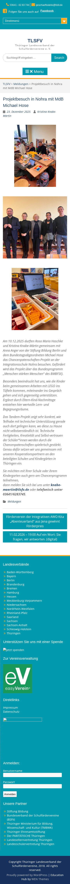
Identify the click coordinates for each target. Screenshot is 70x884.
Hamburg (13, 592)
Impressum (10, 707)
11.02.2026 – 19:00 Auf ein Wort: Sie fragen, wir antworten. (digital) (35, 536)
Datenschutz (11, 711)
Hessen (11, 596)
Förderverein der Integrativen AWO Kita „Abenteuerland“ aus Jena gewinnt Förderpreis (35, 521)
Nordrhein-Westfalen (20, 609)
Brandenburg (15, 584)
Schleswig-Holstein (19, 629)
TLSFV (35, 40)
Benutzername (12, 771)
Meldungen (20, 84)
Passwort (9, 782)
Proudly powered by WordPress (27, 875)
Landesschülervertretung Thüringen (30, 844)
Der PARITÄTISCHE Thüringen (26, 836)
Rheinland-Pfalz (17, 613)
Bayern (11, 576)
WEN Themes (40, 879)
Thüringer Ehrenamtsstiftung (26, 832)
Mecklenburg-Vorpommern (24, 600)
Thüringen (13, 633)
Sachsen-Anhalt (17, 625)
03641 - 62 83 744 (19, 5)
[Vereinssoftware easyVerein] (17, 678)
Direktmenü (12, 20)
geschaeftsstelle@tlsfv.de (49, 5)
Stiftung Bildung (17, 811)
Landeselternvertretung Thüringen (29, 840)
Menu (38, 71)
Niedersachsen (16, 605)
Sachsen (12, 621)
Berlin (11, 580)
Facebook (47, 10)
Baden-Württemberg (20, 572)
